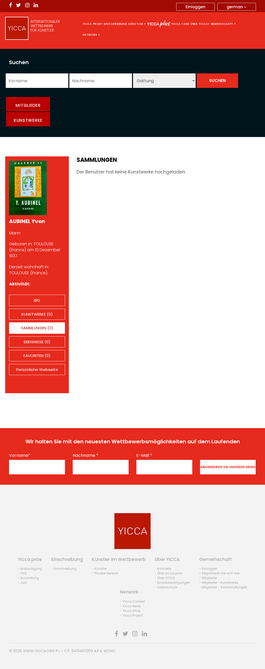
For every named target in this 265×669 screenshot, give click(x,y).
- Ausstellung (28, 578)
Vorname (19, 455)
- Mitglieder (208, 578)
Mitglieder (28, 105)
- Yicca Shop (130, 611)
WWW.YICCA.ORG (39, 650)
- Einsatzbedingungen (172, 582)
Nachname (85, 455)
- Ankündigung (30, 568)
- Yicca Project (131, 615)
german (235, 7)
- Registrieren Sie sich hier (219, 573)
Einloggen (195, 7)
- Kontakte (163, 568)
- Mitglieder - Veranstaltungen (223, 587)
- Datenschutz (166, 587)
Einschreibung (115, 24)
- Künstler (99, 568)
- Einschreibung (63, 568)
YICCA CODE (180, 24)
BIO (37, 300)
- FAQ (22, 573)
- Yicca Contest (132, 601)
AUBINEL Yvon (27, 221)
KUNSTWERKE (28, 120)
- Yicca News (130, 606)
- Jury (22, 582)
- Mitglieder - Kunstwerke (218, 582)
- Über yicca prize (168, 573)
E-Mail (144, 455)
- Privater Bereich (105, 573)
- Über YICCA (165, 578)
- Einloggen (208, 568)
